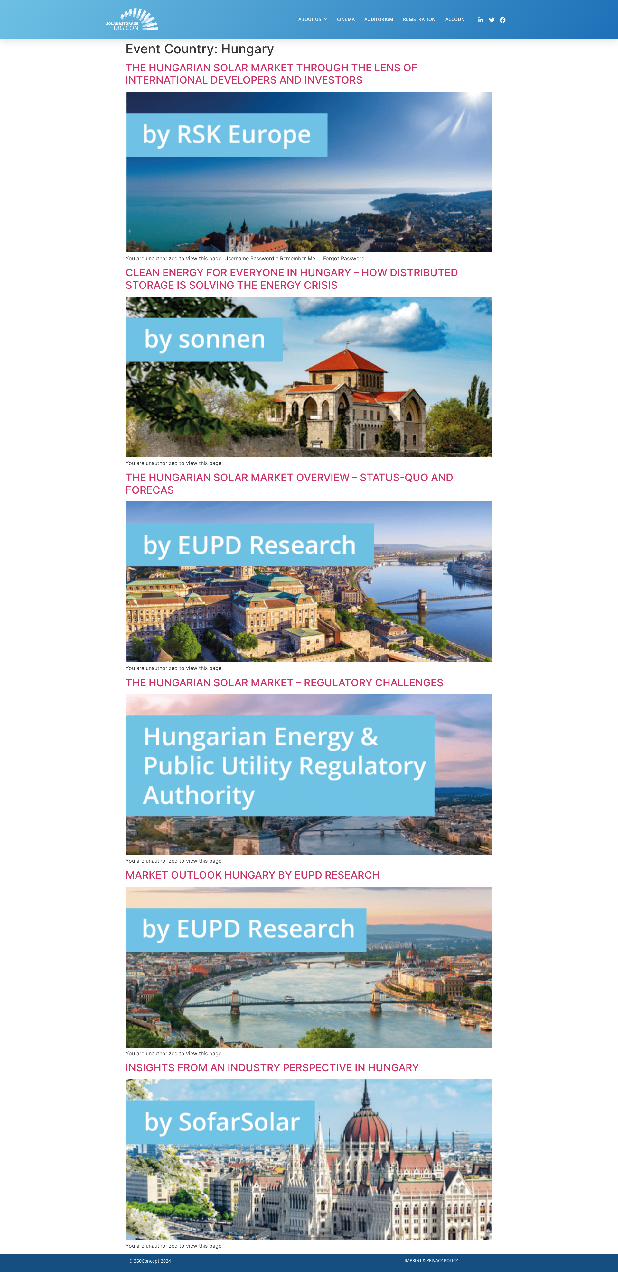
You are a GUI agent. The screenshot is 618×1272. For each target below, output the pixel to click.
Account (456, 19)
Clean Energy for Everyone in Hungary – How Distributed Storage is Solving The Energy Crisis (292, 278)
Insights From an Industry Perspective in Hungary (272, 1067)
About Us (309, 19)
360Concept (146, 1261)
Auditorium (378, 19)
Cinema (346, 19)
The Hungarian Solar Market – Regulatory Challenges (285, 682)
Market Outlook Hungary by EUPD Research (253, 875)
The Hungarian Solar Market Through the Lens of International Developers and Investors (271, 73)
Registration (419, 19)
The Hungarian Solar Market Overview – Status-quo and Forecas (289, 483)
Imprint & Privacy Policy (431, 1260)
